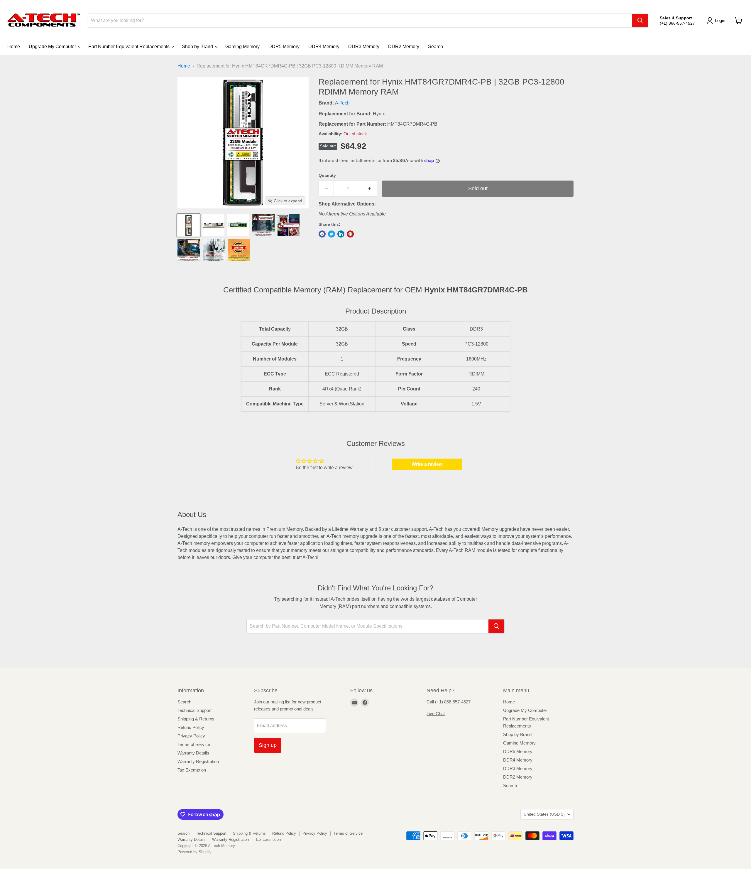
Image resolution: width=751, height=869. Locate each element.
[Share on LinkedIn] (340, 234)
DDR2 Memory (403, 46)
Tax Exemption (191, 769)
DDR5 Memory (284, 46)
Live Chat (436, 713)
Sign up (268, 745)
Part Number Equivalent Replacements (129, 46)
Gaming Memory (242, 46)
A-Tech (342, 102)
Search (435, 46)
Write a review (427, 464)
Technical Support (194, 710)
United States (544, 814)
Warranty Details (193, 752)
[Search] (640, 20)
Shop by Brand (198, 46)
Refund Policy (190, 727)
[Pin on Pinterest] (350, 234)
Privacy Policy (191, 735)
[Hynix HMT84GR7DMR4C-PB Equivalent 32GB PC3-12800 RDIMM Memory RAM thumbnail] (188, 225)
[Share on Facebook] (322, 234)
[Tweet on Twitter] (331, 234)
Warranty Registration (198, 761)
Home (13, 46)
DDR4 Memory (323, 46)
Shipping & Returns (195, 718)
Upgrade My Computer (53, 46)
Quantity (327, 175)
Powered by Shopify (194, 852)
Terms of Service (193, 744)
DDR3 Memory (363, 46)
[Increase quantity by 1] (369, 189)
